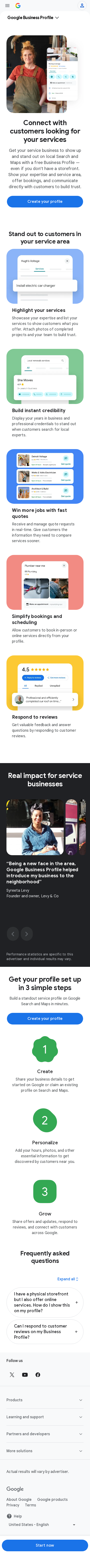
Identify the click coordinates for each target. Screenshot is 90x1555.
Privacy (12, 1505)
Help (18, 1516)
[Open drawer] (7, 5)
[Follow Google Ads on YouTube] (24, 1374)
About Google (19, 1499)
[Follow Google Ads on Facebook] (37, 1374)
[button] (45, 1302)
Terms (30, 1505)
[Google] (15, 1489)
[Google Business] (18, 5)
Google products (52, 1499)
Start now (45, 1545)
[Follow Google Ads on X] (12, 1374)
